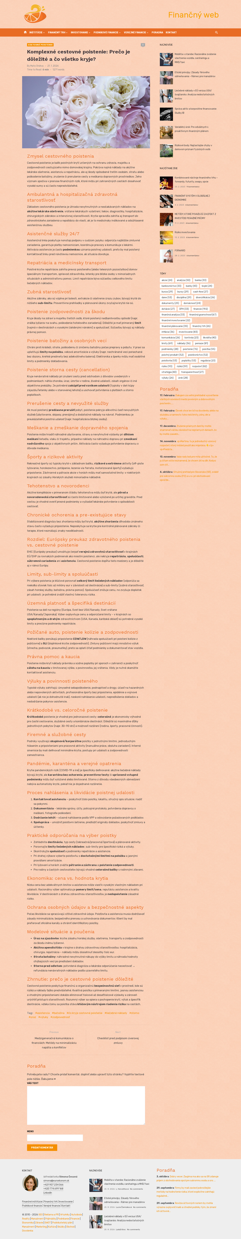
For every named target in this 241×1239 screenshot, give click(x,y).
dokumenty (170, 303)
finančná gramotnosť (202, 314)
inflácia (168, 332)
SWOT (48, 1222)
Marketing (41, 1226)
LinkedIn (47, 1192)
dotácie (168, 309)
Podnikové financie (106, 32)
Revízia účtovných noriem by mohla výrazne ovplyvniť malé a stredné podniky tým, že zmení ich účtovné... (186, 1207)
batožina (59, 1013)
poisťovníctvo (198, 355)
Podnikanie (63, 1218)
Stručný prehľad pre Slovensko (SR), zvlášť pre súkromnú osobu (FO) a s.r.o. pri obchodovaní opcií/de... (189, 476)
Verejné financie (135, 32)
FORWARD (180, 250)
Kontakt (171, 32)
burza (167, 291)
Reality (26, 1218)
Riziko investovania (185, 232)
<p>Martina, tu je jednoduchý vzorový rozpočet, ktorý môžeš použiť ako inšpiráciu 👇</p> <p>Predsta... (188, 445)
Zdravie (39, 1222)
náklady (184, 343)
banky (191, 286)
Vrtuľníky (65, 1214)
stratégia (169, 372)
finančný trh (201, 326)
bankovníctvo (171, 286)
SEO (41, 1214)
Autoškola (76, 1214)
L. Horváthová (122, 1189)
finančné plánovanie (175, 326)
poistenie (190, 349)
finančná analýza (173, 314)
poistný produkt (173, 355)
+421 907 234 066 (53, 1184)
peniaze (201, 343)
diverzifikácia (205, 297)
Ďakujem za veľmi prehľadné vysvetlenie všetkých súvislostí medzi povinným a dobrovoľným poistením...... (189, 399)
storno (135, 1013)
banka (200, 280)
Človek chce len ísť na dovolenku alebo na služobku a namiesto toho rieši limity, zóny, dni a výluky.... (189, 414)
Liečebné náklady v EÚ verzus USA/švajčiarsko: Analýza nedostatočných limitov (194, 94)
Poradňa (157, 32)
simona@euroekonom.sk (56, 1180)
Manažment (37, 1218)
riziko (167, 366)
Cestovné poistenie (40, 45)
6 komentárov (191, 205)
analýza (183, 280)
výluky (44, 1017)
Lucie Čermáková (124, 1207)
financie (200, 309)
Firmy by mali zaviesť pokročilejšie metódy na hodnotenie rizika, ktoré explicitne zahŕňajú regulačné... (185, 1192)
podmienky (170, 349)
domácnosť (192, 303)
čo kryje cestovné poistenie (85, 1013)
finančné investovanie (176, 320)
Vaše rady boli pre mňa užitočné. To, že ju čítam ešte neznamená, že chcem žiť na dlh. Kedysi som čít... (188, 460)
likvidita (209, 337)
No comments (136, 1189)
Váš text (33, 1083)
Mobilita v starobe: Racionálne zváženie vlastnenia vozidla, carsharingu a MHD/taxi (195, 58)
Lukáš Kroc (121, 1229)
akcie (167, 280)
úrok (183, 377)
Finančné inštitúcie (32, 1201)
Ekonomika (28, 1222)
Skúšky (61, 1226)
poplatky (189, 360)
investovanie (188, 332)
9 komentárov (193, 187)
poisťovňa (169, 360)
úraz (33, 1017)
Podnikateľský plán (62, 1222)
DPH (184, 309)
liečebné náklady (116, 1013)
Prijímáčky (50, 1218)
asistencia (43, 1013)
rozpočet (199, 366)
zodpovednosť (61, 1017)
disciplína (184, 297)
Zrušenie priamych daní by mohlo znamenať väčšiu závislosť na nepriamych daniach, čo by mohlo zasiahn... (188, 430)
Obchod (70, 1226)
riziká (182, 366)
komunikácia (171, 337)
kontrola (192, 337)
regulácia (208, 360)
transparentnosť (192, 372)
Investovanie (79, 32)
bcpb (207, 286)
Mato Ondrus (37, 65)
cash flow (200, 291)
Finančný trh (56, 32)
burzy (183, 291)
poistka (208, 349)
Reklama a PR (51, 1214)
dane (167, 297)
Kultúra (52, 1226)
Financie (75, 1218)
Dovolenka (27, 1230)
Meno (30, 1131)
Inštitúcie (35, 32)
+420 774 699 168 (53, 1188)
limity (167, 343)
